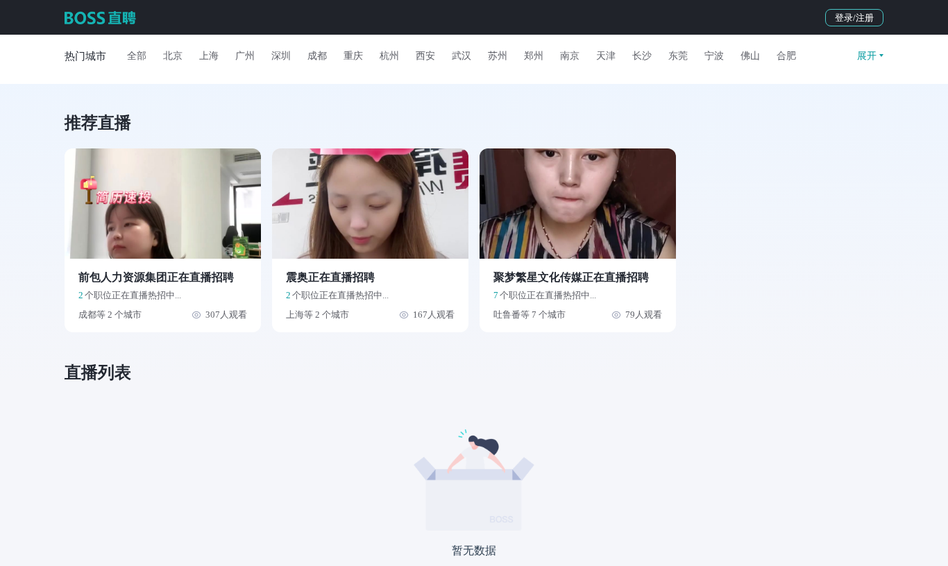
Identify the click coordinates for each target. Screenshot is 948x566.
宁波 (714, 56)
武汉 (461, 56)
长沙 (642, 56)
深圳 (281, 56)
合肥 (786, 56)
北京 (173, 56)
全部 (136, 56)
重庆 (353, 56)
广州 (245, 56)
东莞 (678, 56)
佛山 (750, 56)
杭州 (389, 56)
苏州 (497, 56)
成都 (317, 56)
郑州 (533, 56)
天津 (606, 56)
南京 (569, 56)
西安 (425, 56)
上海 (209, 56)
